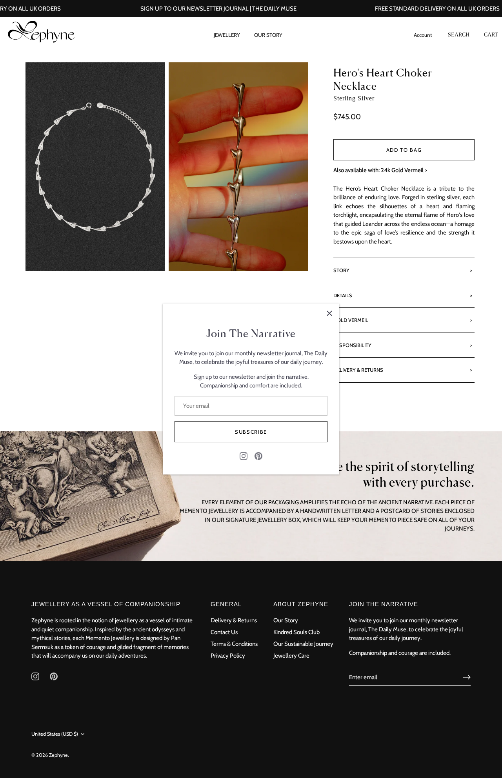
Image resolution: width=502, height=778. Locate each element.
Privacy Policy (228, 655)
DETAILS (342, 295)
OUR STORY (268, 35)
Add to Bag (404, 150)
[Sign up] (467, 677)
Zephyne (58, 755)
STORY (341, 270)
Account (423, 33)
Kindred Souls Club (296, 632)
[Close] (329, 313)
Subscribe (251, 432)
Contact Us (224, 632)
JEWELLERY (227, 35)
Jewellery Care (291, 655)
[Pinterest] (258, 455)
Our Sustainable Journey (303, 643)
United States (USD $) (54, 734)
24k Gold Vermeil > (404, 170)
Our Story (285, 620)
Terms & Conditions (234, 643)
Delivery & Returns (234, 620)
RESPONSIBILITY (352, 345)
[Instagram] (243, 455)
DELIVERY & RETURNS (358, 370)
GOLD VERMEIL (350, 320)
